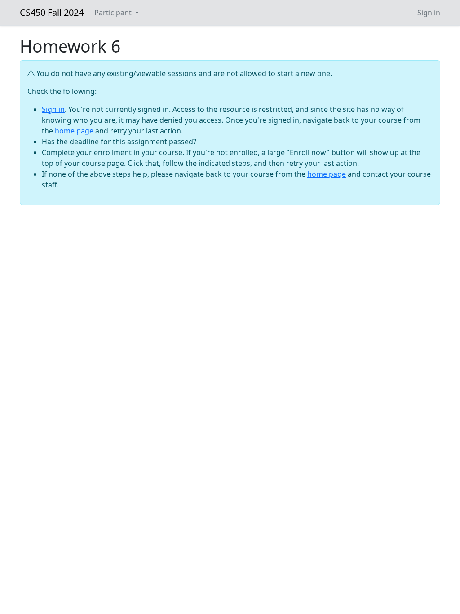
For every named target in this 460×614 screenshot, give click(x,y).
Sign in (428, 13)
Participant (113, 13)
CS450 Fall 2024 (52, 12)
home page (75, 131)
